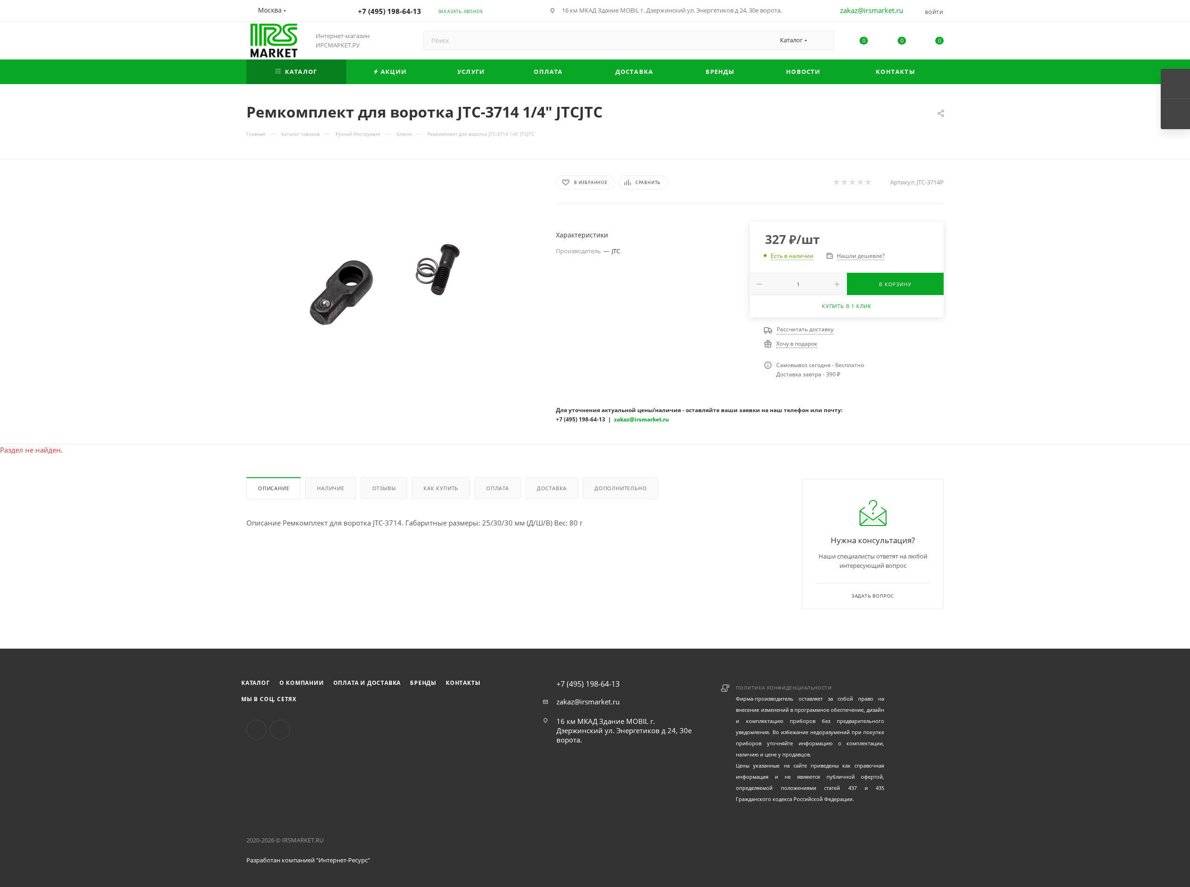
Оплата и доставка (367, 683)
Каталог (255, 683)
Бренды (423, 683)
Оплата (497, 488)
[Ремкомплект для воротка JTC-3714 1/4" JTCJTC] (392, 279)
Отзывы (384, 488)
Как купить (440, 488)
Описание (273, 488)
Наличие (330, 488)
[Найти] (822, 40)
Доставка (552, 488)
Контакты (463, 683)
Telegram (280, 730)
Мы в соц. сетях (269, 699)
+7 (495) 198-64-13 (389, 11)
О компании (301, 683)
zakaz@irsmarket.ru (871, 10)
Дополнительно (621, 488)
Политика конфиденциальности (784, 687)
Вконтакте (256, 730)
